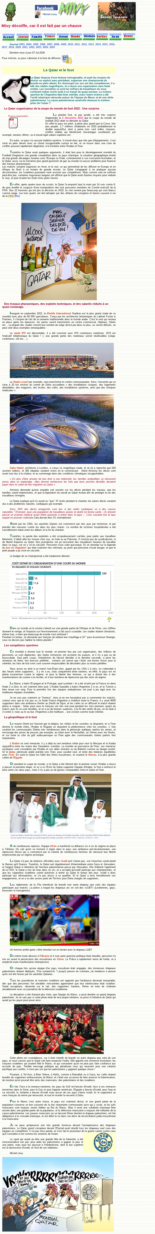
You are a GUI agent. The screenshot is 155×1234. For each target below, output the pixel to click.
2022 (31, 47)
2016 (112, 44)
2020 (18, 47)
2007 (49, 44)
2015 (105, 44)
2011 (77, 44)
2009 (63, 44)
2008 (56, 44)
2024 (45, 47)
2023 (38, 47)
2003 (22, 44)
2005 (35, 44)
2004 (28, 44)
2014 (98, 44)
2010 (70, 44)
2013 (91, 44)
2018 (11, 47)
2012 (84, 44)
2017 (4, 47)
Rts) (17, 196)
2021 (25, 47)
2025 (52, 47)
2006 (42, 44)
